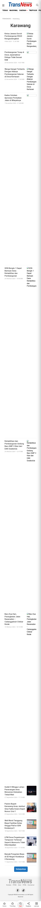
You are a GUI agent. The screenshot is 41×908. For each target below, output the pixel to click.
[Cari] (37, 5)
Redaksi (8, 885)
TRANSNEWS (6, 19)
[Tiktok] (23, 890)
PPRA (24, 885)
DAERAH (22, 10)
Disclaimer (31, 885)
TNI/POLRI (33, 10)
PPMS (15, 885)
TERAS (5, 10)
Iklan (19, 885)
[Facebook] (18, 890)
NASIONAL (13, 10)
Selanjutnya (21, 869)
